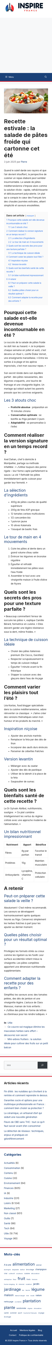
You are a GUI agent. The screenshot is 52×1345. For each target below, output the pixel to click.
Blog (40, 1330)
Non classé (10, 1213)
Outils (7, 1218)
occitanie (18, 1302)
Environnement (12, 1183)
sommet (13, 1313)
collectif (12, 1273)
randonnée (21, 1308)
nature (39, 1295)
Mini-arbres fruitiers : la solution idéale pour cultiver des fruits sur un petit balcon (26, 1043)
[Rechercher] (42, 1065)
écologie (7, 1317)
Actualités (9, 1163)
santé (6, 1313)
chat (5, 1273)
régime (29, 1308)
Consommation (12, 1168)
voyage (41, 1313)
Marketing (9, 1208)
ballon (22, 1270)
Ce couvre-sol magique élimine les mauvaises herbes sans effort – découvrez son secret (24, 1031)
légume (38, 1289)
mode (32, 1296)
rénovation (37, 1308)
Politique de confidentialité (31, 1335)
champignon (41, 1269)
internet (21, 1284)
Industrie (8, 1198)
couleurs (19, 1273)
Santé (7, 1223)
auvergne (7, 1270)
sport (20, 1313)
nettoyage (8, 1301)
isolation (29, 1284)
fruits (29, 1279)
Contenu (8, 1173)
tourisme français (30, 1313)
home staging (9, 1284)
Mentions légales (27, 1330)
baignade (15, 1270)
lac (23, 1290)
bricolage (30, 1269)
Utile (10, 1022)
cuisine (27, 1273)
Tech (6, 1228)
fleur (14, 1279)
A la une (7, 1265)
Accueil (13, 1330)
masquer (30, 216)
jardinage (12, 1289)
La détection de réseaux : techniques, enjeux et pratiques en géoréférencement (24, 1135)
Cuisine (8, 1178)
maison (9, 1295)
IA (5, 1193)
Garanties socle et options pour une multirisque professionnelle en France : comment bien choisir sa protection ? (24, 1104)
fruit (21, 1278)
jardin (36, 1283)
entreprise (8, 1279)
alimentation (24, 1264)
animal (38, 1265)
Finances (9, 1188)
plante (9, 1307)
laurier (28, 1290)
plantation (32, 1301)
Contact (12, 1335)
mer (27, 1296)
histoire (34, 1279)
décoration (35, 1273)
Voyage (8, 1238)
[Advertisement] (26, 45)
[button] (45, 77)
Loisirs (7, 1203)
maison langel (20, 1296)
